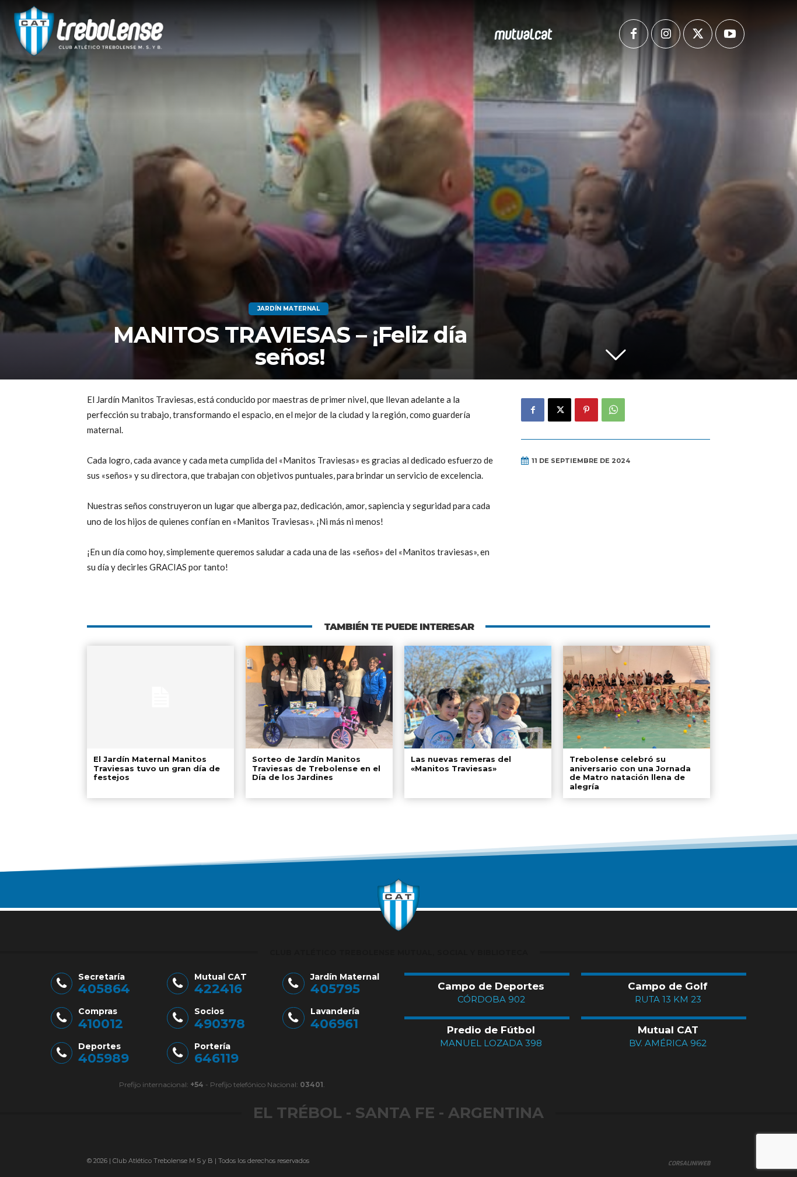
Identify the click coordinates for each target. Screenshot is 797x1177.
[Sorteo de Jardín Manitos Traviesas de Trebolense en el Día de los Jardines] (319, 697)
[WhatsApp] (613, 410)
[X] (697, 33)
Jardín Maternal (288, 308)
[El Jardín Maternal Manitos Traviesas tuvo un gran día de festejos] (160, 697)
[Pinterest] (586, 410)
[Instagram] (665, 33)
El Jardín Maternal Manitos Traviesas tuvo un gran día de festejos (156, 768)
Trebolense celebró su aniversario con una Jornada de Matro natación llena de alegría (630, 772)
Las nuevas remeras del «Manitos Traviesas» (461, 763)
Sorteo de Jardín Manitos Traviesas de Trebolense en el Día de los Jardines (316, 768)
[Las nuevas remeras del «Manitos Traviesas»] (477, 697)
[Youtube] (729, 33)
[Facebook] (633, 33)
